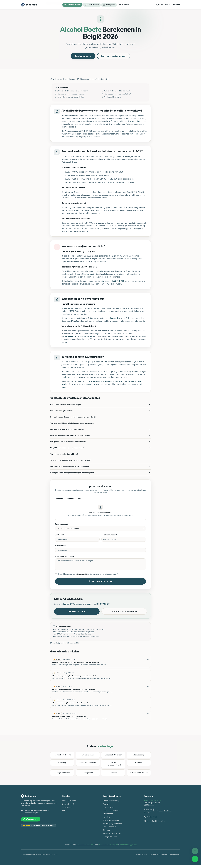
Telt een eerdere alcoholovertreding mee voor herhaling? (70, 460)
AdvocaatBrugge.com (128, 845)
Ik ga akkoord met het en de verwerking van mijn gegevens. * (88, 574)
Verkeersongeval (109, 827)
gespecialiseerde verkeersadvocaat (77, 336)
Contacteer (77, 604)
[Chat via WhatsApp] (195, 859)
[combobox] (100, 528)
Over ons (125, 4)
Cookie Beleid (174, 854)
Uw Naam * (59, 535)
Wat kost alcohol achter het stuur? (116, 91)
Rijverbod (113, 773)
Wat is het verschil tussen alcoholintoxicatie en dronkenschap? (72, 423)
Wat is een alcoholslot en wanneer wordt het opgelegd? (70, 466)
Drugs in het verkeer (113, 755)
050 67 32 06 (103, 604)
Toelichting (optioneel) (64, 556)
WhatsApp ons (32, 819)
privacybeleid (81, 574)
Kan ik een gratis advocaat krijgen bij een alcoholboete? (70, 435)
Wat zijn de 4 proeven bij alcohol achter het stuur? (68, 442)
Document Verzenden (102, 581)
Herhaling (62, 763)
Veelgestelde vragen (111, 97)
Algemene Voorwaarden (158, 854)
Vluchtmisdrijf (138, 755)
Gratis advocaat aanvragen (113, 56)
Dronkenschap (88, 755)
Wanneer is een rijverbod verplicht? (70, 94)
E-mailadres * (60, 546)
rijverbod (134, 134)
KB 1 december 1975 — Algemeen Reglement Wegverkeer (74, 632)
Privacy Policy (141, 854)
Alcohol (106, 804)
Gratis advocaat (93, 4)
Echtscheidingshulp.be (108, 845)
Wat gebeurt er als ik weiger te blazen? (64, 454)
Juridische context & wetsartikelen (69, 97)
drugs (87, 381)
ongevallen (99, 333)
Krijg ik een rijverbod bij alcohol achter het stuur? (67, 429)
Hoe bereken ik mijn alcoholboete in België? (65, 405)
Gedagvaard (110, 4)
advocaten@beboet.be (156, 821)
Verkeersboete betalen (138, 773)
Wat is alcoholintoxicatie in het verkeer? (71, 91)
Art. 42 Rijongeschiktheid (113, 764)
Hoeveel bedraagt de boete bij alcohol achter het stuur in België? (73, 417)
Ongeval (138, 763)
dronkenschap (134, 121)
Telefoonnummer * (109, 535)
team (89, 604)
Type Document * (62, 524)
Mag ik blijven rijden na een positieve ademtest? (67, 448)
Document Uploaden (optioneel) (68, 498)
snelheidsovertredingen (101, 381)
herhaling (87, 274)
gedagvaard (112, 318)
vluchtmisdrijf (67, 377)
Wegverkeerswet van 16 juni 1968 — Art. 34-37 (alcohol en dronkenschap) (79, 629)
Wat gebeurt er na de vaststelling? (116, 94)
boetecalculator (88, 384)
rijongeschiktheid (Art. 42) (112, 281)
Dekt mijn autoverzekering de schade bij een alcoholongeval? (72, 473)
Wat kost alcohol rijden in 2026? (61, 411)
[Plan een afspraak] (195, 851)
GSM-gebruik (119, 381)
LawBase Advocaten (84, 845)
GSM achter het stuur (87, 763)
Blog (63, 810)
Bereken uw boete (74, 4)
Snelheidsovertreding (62, 755)
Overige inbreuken (62, 773)
